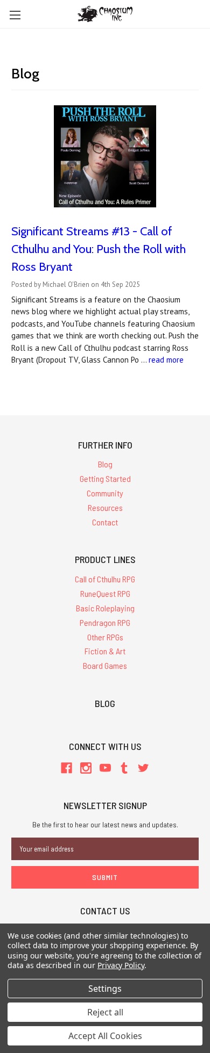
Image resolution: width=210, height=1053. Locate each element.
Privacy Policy (120, 965)
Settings (105, 988)
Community (105, 493)
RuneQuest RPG (105, 593)
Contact (105, 522)
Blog (105, 464)
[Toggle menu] (15, 15)
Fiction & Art (105, 651)
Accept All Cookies (105, 1036)
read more (166, 360)
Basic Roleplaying (105, 608)
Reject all (105, 1012)
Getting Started (105, 478)
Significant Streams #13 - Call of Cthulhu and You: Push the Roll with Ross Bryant (98, 249)
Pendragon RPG (105, 622)
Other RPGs (105, 637)
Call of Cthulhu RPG (105, 579)
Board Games (105, 665)
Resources (105, 507)
